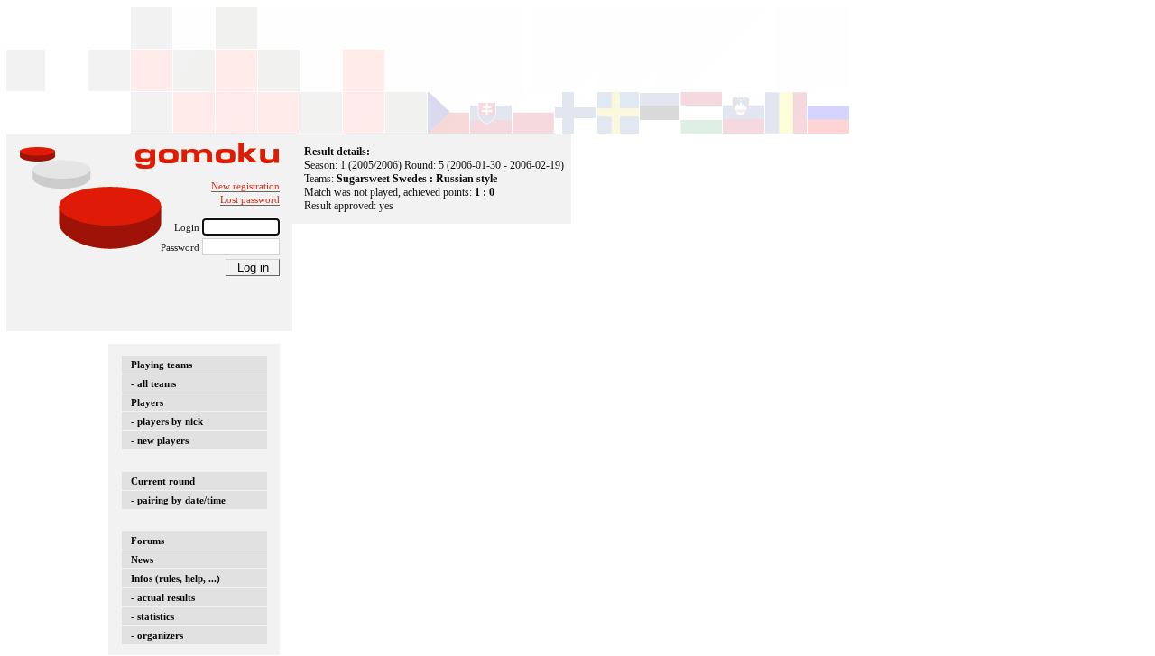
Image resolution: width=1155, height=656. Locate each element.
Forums (147, 540)
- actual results (163, 597)
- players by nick (167, 421)
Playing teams (161, 364)
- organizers (157, 635)
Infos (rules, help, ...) (175, 578)
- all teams (153, 383)
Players (147, 402)
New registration (245, 185)
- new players (160, 440)
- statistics (152, 616)
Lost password (250, 199)
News (142, 559)
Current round (163, 481)
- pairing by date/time (178, 499)
